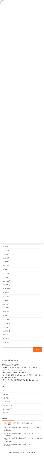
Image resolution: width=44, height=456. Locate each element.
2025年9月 (6, 246)
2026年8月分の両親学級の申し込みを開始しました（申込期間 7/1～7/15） (23, 439)
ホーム (5, 390)
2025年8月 (6, 250)
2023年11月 (6, 327)
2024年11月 (6, 285)
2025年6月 (6, 258)
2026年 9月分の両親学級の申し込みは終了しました (18, 423)
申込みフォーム (7, 405)
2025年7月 (6, 254)
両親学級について (8, 398)
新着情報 (5, 394)
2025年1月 (6, 277)
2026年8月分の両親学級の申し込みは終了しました (18, 433)
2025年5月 (6, 262)
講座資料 (7, 401)
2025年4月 (6, 266)
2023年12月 (6, 323)
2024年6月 (6, 304)
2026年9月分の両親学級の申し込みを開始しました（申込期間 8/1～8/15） (23, 428)
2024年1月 (6, 319)
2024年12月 (6, 281)
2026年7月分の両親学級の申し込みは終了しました (18, 444)
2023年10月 (6, 331)
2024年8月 (6, 296)
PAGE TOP (41, 440)
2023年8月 (6, 339)
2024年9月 (6, 292)
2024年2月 (6, 316)
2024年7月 (6, 300)
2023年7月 (6, 342)
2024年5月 (6, 308)
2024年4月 (6, 312)
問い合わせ (6, 413)
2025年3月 (6, 269)
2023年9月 (6, 335)
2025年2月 (6, 273)
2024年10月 (6, 289)
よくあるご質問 (7, 409)
